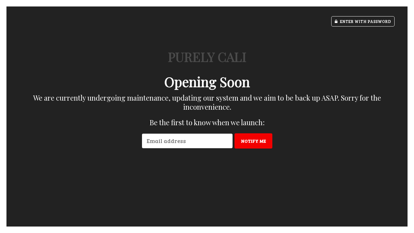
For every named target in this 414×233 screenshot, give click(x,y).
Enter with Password (365, 21)
